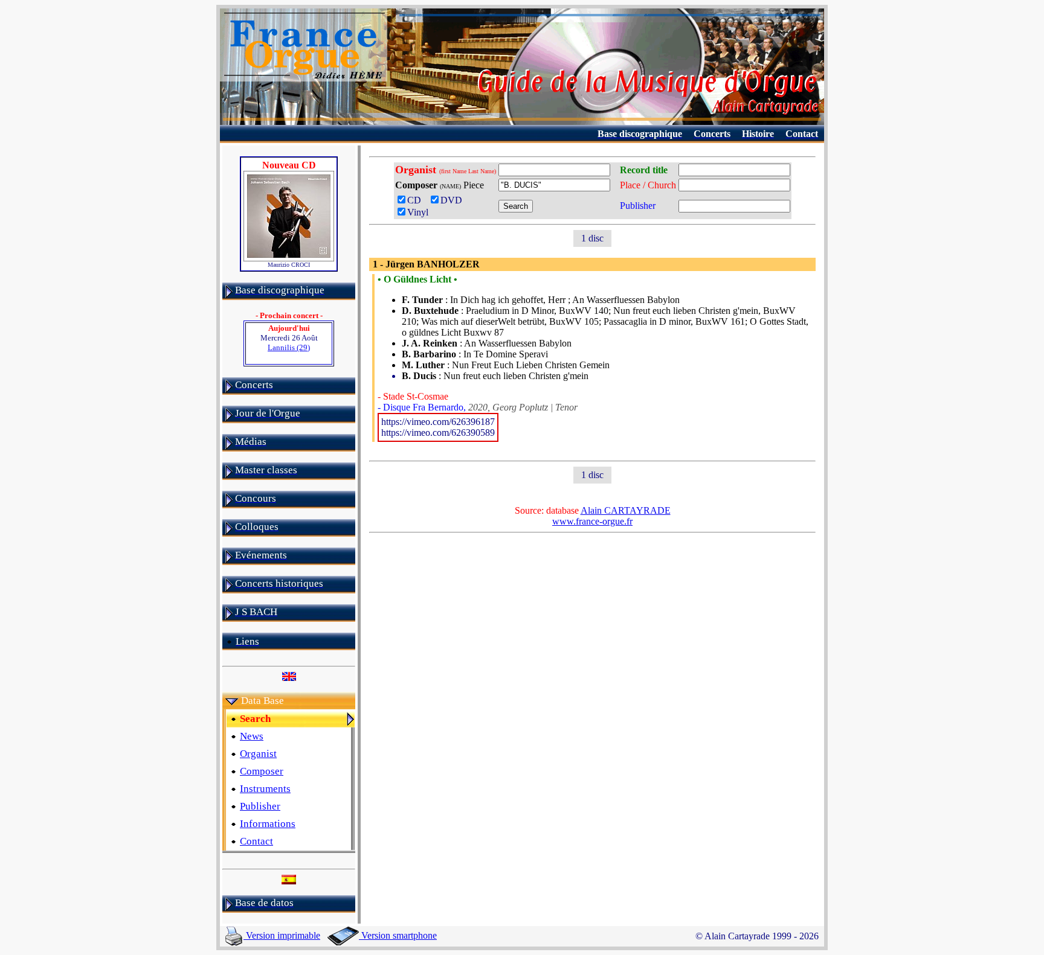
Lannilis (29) (289, 347)
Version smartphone (398, 935)
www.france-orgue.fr (592, 521)
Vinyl (417, 212)
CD (416, 200)
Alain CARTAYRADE (626, 510)
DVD (453, 200)
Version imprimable (281, 935)
